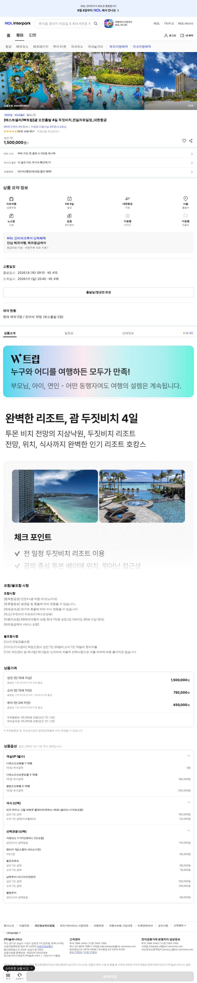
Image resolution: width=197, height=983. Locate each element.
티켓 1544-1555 (97, 943)
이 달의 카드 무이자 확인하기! (34, 162)
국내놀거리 (95, 46)
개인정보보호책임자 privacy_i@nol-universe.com (167, 949)
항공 (8, 46)
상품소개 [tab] (10, 333)
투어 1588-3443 (78, 943)
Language (12, 932)
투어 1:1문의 (75, 952)
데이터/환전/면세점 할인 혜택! (35, 171)
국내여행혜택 (142, 46)
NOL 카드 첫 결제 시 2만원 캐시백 (36, 153)
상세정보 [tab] (128, 333)
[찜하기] (184, 140)
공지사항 (163, 925)
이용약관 (24, 925)
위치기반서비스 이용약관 (74, 925)
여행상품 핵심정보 (47, 131)
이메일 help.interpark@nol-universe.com (114, 946)
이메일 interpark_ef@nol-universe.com (162, 946)
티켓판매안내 (145, 925)
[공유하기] (191, 140)
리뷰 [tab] (188, 333)
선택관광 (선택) (16, 831)
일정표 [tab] (69, 333)
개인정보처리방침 (45, 925)
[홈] (8, 35)
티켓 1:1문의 (90, 952)
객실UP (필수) (15, 756)
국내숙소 (77, 46)
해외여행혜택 (118, 46)
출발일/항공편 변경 (98, 292)
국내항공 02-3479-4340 (111, 949)
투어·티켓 (59, 46)
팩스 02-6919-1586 (79, 946)
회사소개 (9, 925)
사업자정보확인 (45, 946)
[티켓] (32, 35)
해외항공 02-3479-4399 (82, 949)
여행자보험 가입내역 (120, 925)
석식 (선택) (13, 803)
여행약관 (99, 925)
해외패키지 (40, 46)
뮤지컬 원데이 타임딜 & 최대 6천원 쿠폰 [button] (64, 23)
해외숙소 (22, 46)
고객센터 (179, 925)
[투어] (20, 35)
